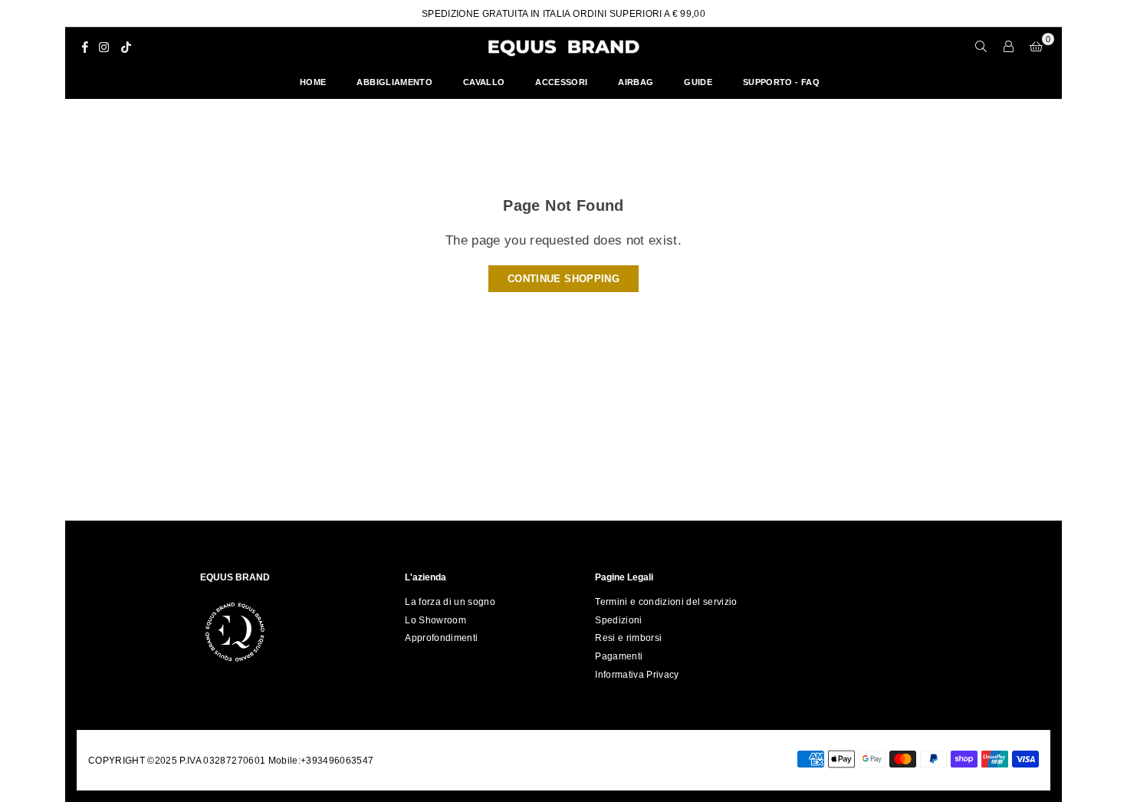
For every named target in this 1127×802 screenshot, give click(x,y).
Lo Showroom (435, 620)
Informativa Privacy (636, 674)
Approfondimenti (441, 638)
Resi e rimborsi (628, 638)
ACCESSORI (561, 82)
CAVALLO (483, 82)
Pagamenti (618, 656)
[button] (1036, 47)
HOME (313, 82)
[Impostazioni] (1009, 47)
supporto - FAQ (781, 82)
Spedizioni (618, 620)
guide (698, 82)
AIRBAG (635, 82)
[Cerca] (981, 47)
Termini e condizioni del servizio (666, 602)
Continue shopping (563, 278)
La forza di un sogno (450, 602)
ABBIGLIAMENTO (394, 82)
